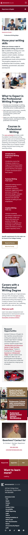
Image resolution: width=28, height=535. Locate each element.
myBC (7, 505)
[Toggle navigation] (26, 2)
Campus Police (10, 507)
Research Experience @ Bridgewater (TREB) (12, 353)
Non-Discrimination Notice (11, 522)
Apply (7, 501)
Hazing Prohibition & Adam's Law (12, 518)
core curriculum (9, 135)
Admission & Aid (10, 497)
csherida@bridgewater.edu (14, 450)
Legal (7, 513)
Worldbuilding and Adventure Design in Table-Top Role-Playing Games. (13, 347)
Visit (23, 462)
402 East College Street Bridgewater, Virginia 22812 (13, 489)
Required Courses (10, 243)
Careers (8, 503)
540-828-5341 (14, 447)
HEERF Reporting (11, 511)
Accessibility (9, 509)
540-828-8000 (9, 492)
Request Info (4, 462)
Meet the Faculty (9, 246)
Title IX (8, 515)
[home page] (10, 484)
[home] (7, 2)
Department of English (8, 9)
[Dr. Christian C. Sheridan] (14, 430)
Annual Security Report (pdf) (12, 527)
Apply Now (14, 462)
